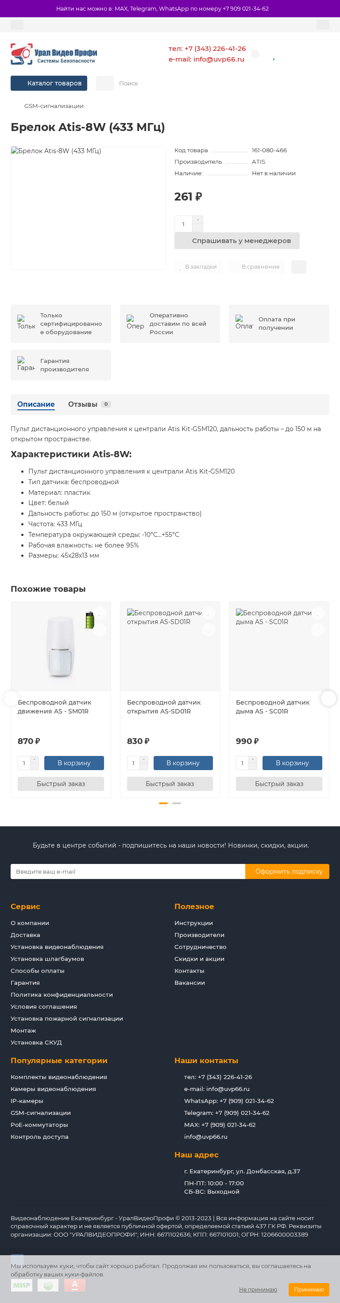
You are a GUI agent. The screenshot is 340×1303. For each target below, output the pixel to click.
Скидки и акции (199, 958)
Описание (36, 404)
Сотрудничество (200, 946)
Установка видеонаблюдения (57, 946)
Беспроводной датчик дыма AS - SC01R (272, 706)
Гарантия (25, 982)
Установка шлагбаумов (47, 958)
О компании (30, 922)
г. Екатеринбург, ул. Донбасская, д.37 (242, 1171)
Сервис (25, 906)
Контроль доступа (40, 1136)
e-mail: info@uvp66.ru (206, 59)
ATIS (258, 161)
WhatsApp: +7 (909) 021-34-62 (229, 1100)
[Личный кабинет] (323, 25)
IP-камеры (27, 1100)
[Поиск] (320, 83)
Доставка (25, 934)
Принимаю (309, 1289)
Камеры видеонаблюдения (53, 1088)
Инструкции (193, 922)
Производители (199, 934)
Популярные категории (59, 1060)
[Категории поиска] (105, 83)
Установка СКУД (36, 1042)
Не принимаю (258, 1289)
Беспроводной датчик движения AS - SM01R (54, 706)
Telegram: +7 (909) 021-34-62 (227, 1112)
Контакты (189, 970)
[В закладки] (99, 613)
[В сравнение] (99, 629)
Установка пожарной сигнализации (67, 1018)
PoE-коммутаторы (39, 1124)
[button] (11, 698)
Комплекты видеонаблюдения (59, 1076)
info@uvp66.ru (206, 1136)
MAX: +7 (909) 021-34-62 (220, 1124)
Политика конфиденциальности (62, 994)
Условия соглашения (44, 1006)
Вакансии (189, 982)
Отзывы (88, 404)
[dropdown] (17, 25)
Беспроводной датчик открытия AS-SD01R (164, 706)
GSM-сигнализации (54, 105)
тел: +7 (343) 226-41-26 (207, 48)
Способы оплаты (38, 970)
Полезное (194, 906)
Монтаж (23, 1030)
